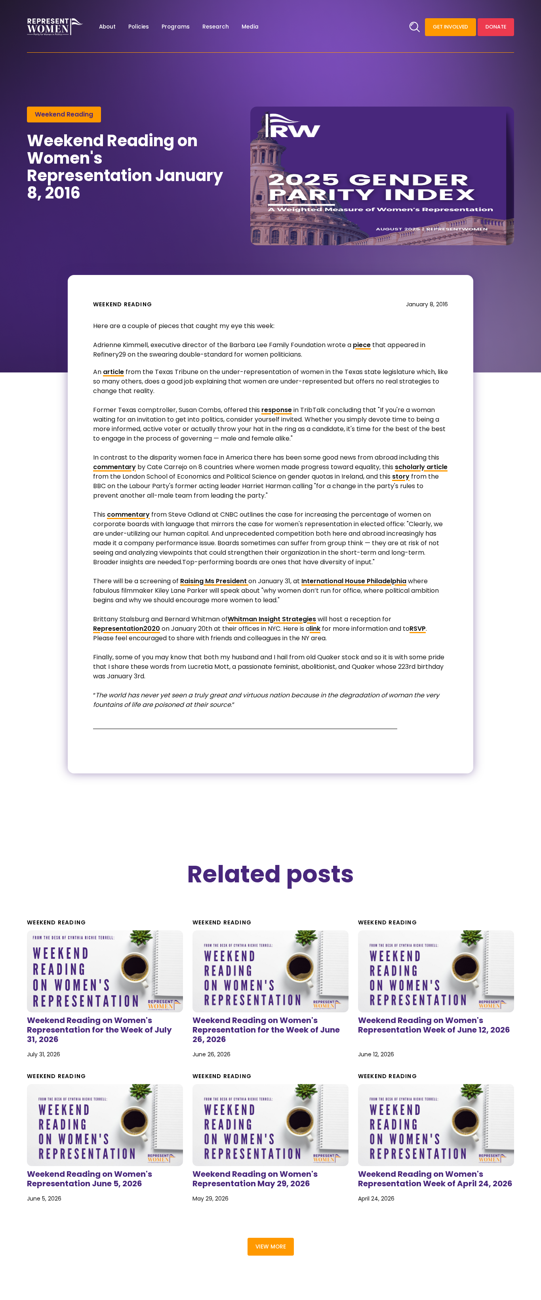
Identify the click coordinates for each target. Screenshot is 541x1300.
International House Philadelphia (353, 581)
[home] (55, 27)
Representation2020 (126, 628)
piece (362, 344)
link (315, 628)
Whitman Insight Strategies (272, 619)
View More (270, 1246)
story (401, 476)
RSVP (418, 628)
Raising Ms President (214, 581)
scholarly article (421, 467)
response (276, 409)
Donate (496, 26)
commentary (114, 467)
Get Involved (450, 26)
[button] (107, 27)
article (113, 371)
